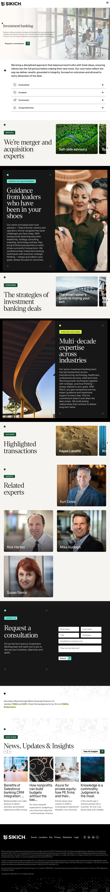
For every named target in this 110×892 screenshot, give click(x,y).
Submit (63, 658)
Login (76, 837)
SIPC (24, 704)
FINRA (15, 704)
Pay (50, 837)
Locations (43, 837)
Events (34, 837)
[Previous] (5, 751)
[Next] (107, 148)
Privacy (57, 837)
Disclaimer (67, 837)
